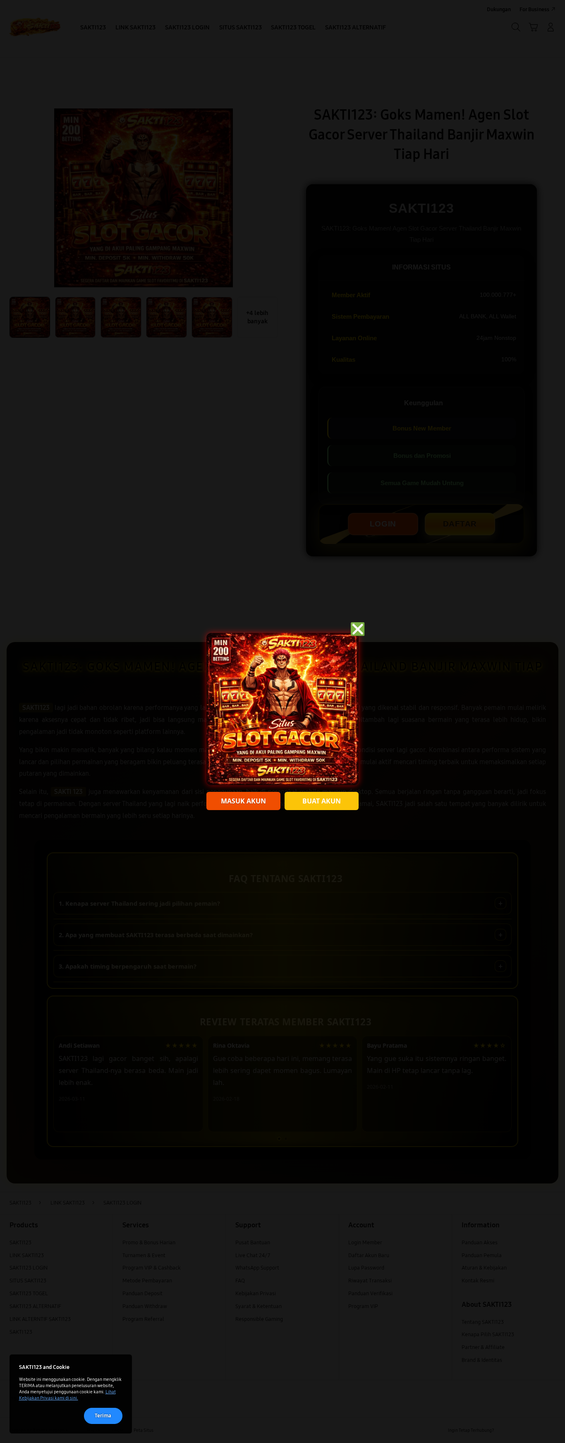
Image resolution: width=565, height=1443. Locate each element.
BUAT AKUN (321, 801)
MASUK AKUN (243, 801)
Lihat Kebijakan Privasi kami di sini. (67, 1395)
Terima (103, 1415)
